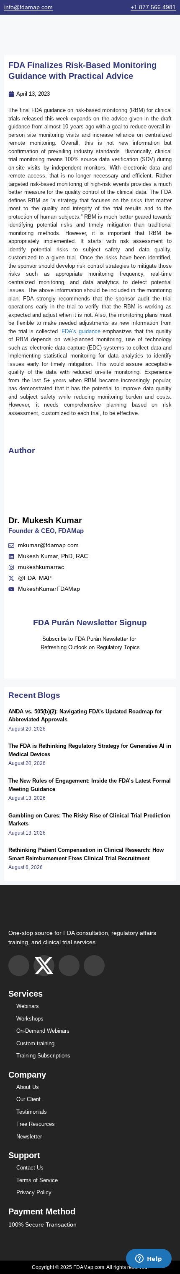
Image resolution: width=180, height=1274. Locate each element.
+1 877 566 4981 (153, 7)
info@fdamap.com (28, 7)
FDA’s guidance (81, 331)
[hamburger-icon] (9, 32)
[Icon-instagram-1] (18, 965)
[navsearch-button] (172, 32)
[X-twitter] (43, 965)
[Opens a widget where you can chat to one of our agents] (149, 1259)
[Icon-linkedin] (94, 965)
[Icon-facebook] (69, 965)
